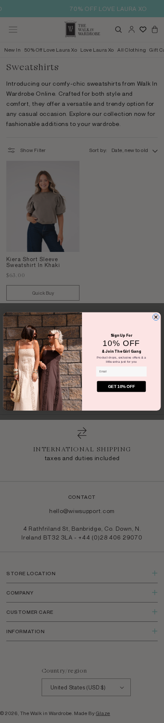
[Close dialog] (156, 317)
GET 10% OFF (121, 386)
